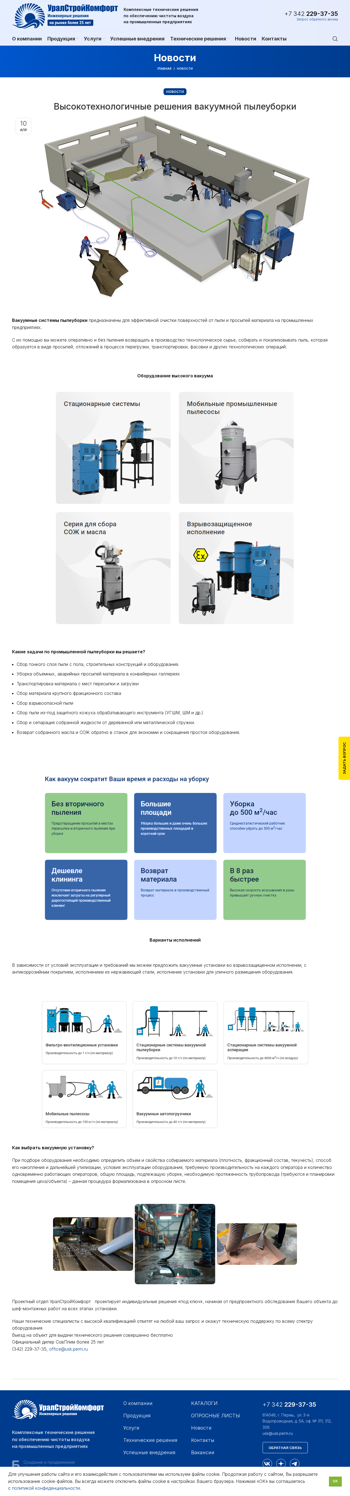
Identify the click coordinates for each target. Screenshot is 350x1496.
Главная (164, 68)
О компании (138, 1403)
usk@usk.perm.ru (277, 1433)
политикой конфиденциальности (46, 1488)
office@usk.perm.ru (68, 1349)
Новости (185, 68)
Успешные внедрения (149, 1452)
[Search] (335, 38)
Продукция (137, 1415)
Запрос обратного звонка (317, 19)
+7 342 (311, 13)
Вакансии (202, 1452)
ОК (335, 1481)
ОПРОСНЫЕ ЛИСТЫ (215, 1415)
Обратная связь (285, 1447)
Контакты (202, 1440)
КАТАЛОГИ (204, 1403)
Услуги (131, 1428)
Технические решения (150, 1440)
